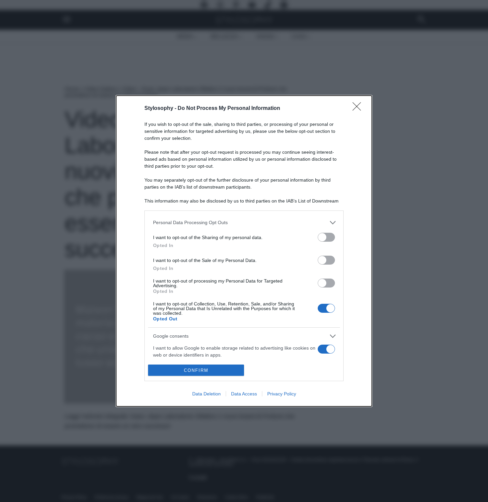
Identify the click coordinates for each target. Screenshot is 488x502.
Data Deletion (206, 393)
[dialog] (244, 251)
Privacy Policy (281, 393)
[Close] (359, 108)
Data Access (244, 393)
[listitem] (244, 222)
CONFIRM (196, 370)
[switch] (326, 237)
